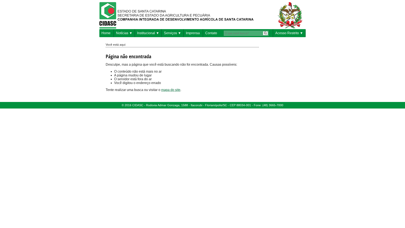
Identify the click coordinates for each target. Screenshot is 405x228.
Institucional (146, 33)
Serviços (170, 33)
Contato (211, 33)
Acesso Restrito (287, 33)
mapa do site (170, 90)
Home (106, 33)
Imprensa (193, 33)
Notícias (122, 33)
